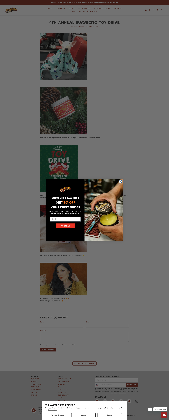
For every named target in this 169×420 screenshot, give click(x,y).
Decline (109, 415)
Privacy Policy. (52, 410)
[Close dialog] (120, 181)
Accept (83, 415)
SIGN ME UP (65, 226)
